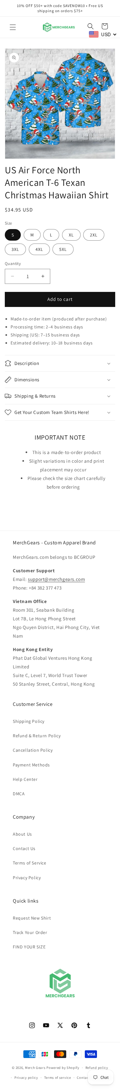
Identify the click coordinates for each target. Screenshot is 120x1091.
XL (71, 235)
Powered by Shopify (62, 1067)
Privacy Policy (27, 877)
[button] (13, 27)
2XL (94, 235)
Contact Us (24, 848)
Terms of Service (29, 863)
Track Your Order (30, 932)
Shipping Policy (28, 721)
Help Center (25, 779)
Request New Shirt (32, 918)
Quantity (13, 263)
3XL (15, 249)
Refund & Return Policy (36, 736)
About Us (22, 834)
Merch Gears (35, 1067)
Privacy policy (26, 1077)
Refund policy (96, 1067)
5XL (63, 249)
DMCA (19, 794)
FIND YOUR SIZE (29, 947)
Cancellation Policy (32, 750)
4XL (39, 249)
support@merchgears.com (56, 579)
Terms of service (57, 1077)
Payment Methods (31, 765)
